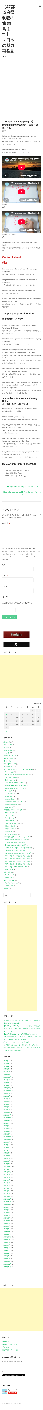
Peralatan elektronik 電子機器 (14, 802)
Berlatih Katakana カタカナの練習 (15, 845)
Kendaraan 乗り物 (10, 756)
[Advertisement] (21, 91)
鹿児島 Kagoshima (11, 834)
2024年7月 (7, 1099)
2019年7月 (7, 1245)
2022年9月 (7, 1142)
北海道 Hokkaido (10, 826)
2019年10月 (7, 1237)
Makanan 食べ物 (10, 793)
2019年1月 (7, 1261)
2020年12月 (7, 1199)
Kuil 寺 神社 (9, 818)
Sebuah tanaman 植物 (12, 804)
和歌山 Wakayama (10, 829)
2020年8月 (7, 1210)
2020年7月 (7, 1212)
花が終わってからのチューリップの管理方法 (18, 1042)
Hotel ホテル (9, 815)
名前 (4, 564)
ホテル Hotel (9, 877)
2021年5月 (7, 1185)
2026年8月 (7, 1061)
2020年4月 (7, 1221)
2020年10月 (7, 1204)
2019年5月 (7, 1250)
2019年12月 (7, 1231)
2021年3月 (7, 1191)
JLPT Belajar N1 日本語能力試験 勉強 (17, 856)
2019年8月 (7, 1242)
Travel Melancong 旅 (12, 823)
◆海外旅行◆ (8, 872)
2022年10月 (7, 1139)
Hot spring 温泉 (10, 812)
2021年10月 (7, 1172)
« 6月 (5, 731)
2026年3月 (7, 1069)
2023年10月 (7, 1118)
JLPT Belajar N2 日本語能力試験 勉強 (17, 859)
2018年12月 (7, 1264)
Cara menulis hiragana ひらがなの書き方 (18, 848)
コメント (6, 523)
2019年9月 (7, 1240)
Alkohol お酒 (9, 772)
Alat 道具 (6, 747)
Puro (19, 1403)
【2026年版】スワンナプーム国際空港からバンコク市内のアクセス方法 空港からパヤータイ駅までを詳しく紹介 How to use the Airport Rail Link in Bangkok (22, 1036)
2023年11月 (7, 1115)
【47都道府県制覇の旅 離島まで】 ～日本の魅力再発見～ (8, 32)
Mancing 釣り (9, 886)
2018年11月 (7, 1267)
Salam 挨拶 (9, 869)
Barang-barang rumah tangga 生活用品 (17, 774)
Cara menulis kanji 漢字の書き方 (15, 850)
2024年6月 (7, 1101)
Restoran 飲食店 (10, 821)
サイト (4, 586)
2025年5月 (7, 1080)
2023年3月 (7, 1134)
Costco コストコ (10, 780)
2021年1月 (7, 1196)
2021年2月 (7, 1194)
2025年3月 (7, 1082)
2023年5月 (7, 1128)
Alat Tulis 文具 (8, 745)
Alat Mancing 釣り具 (11, 883)
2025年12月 (7, 1077)
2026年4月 (7, 1066)
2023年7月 (7, 1126)
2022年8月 (7, 1145)
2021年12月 (7, 1166)
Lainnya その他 (8, 758)
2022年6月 (7, 1150)
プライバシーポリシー (9, 1347)
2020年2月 (7, 1226)
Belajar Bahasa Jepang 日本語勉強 (16, 840)
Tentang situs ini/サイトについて (12, 1344)
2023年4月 (7, 1131)
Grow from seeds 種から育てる (15, 783)
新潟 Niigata (8, 831)
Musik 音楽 (7, 761)
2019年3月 (7, 1256)
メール (5, 575)
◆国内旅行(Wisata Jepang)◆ (13, 810)
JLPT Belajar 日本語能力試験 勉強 (16, 867)
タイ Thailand (9, 875)
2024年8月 (7, 1096)
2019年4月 (7, 1253)
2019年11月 (7, 1234)
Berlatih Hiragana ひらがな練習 (15, 842)
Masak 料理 (8, 796)
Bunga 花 (6, 753)
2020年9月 (7, 1207)
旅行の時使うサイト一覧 (10, 1350)
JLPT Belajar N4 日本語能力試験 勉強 (17, 864)
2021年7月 (7, 1180)
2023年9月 (7, 1120)
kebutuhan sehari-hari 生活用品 (15, 788)
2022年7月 (7, 1147)
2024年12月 (7, 1088)
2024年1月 (7, 1112)
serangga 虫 (9, 807)
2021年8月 (7, 1177)
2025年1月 (7, 1085)
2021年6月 (7, 1183)
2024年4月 (7, 1104)
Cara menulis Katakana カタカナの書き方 (18, 853)
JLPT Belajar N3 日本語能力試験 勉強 (17, 861)
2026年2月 (7, 1072)
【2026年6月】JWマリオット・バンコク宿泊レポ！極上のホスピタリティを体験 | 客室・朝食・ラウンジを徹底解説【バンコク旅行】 (22, 1028)
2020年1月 (7, 1229)
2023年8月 (7, 1123)
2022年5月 (7, 1153)
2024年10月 (7, 1091)
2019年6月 (7, 1248)
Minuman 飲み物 (10, 799)
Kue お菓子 (8, 791)
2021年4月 (7, 1188)
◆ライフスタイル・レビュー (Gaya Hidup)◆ (18, 769)
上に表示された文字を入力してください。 (17, 603)
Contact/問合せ (7, 1342)
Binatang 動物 (8, 750)
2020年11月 (7, 1202)
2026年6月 (7, 1063)
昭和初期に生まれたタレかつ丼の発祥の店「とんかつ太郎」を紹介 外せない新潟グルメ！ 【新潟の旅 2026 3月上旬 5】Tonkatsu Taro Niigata (22, 1047)
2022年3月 (7, 1158)
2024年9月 (7, 1093)
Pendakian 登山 (8, 766)
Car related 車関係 (11, 777)
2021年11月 (7, 1169)
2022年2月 (7, 1161)
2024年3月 (7, 1107)
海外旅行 (6, 888)
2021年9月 (7, 1175)
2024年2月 (7, 1110)
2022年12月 (7, 1137)
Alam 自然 (7, 742)
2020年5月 (7, 1218)
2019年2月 (7, 1259)
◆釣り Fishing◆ (9, 880)
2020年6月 (7, 1215)
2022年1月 (7, 1164)
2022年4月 (7, 1156)
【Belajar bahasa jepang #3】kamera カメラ (22, 486)
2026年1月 (7, 1074)
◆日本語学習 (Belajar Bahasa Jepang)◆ (16, 837)
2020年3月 (7, 1223)
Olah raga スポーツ (10, 764)
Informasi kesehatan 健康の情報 (15, 785)
